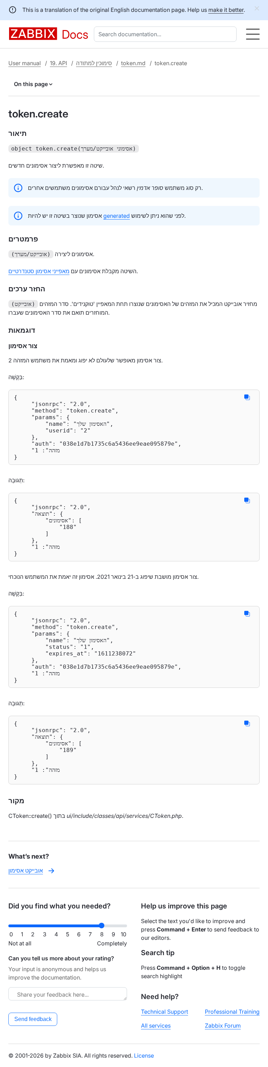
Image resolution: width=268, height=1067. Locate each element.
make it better (226, 9)
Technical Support (164, 1011)
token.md (133, 63)
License (144, 1055)
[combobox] (166, 34)
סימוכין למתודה (94, 63)
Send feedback (33, 1019)
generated (116, 215)
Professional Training (232, 1011)
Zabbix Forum (223, 1025)
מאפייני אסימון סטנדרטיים (38, 271)
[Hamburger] (253, 34)
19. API (58, 63)
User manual (24, 63)
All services (156, 1025)
